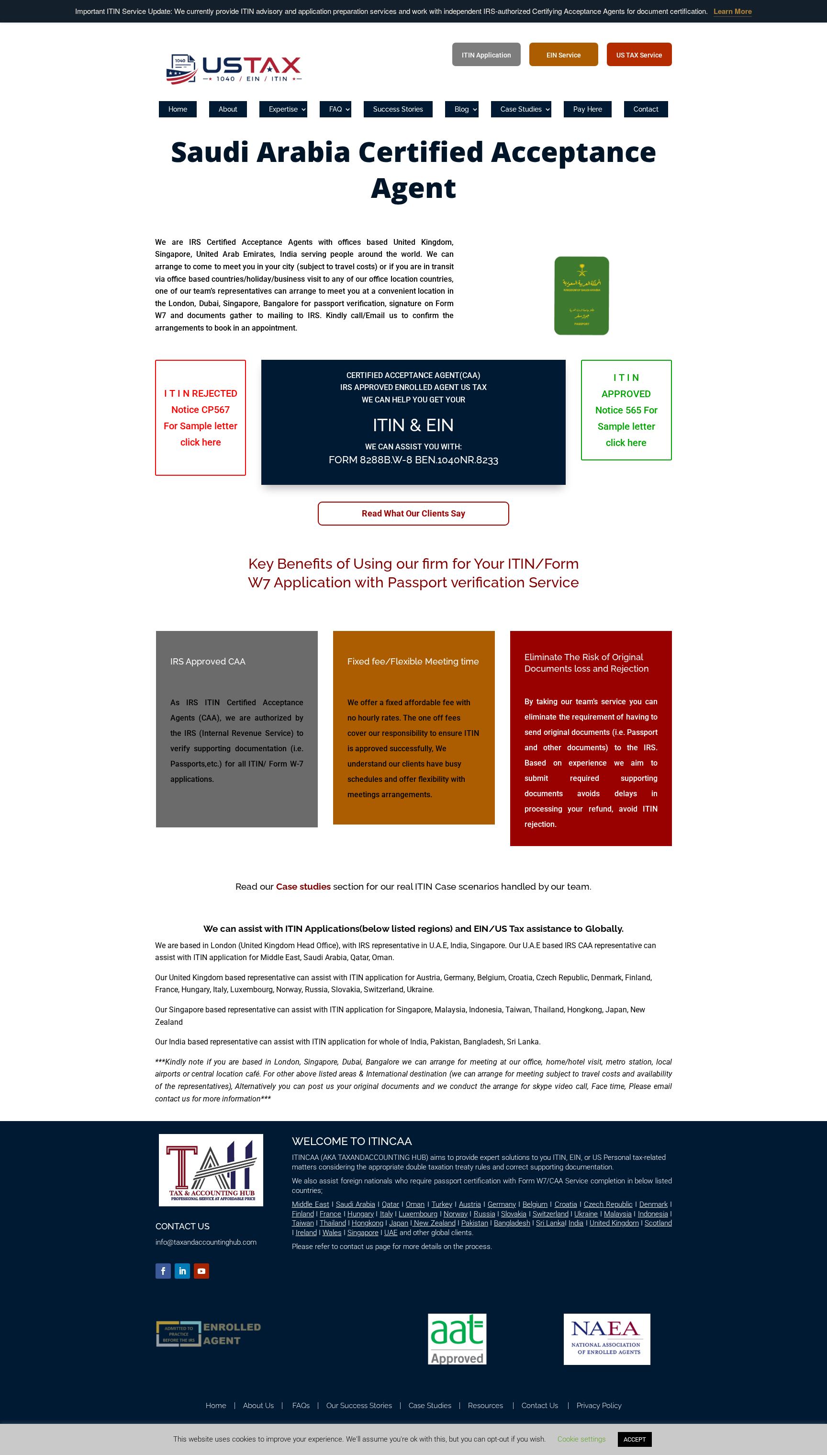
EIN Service (564, 55)
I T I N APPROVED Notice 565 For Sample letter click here (626, 410)
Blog (462, 109)
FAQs (301, 1405)
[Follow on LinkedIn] (182, 1271)
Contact (646, 109)
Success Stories (398, 109)
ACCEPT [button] (635, 1439)
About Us (258, 1405)
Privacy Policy (599, 1405)
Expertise (283, 109)
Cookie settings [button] (582, 1439)
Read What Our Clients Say (413, 513)
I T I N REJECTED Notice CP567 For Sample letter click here (200, 418)
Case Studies (521, 109)
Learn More (733, 11)
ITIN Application (486, 55)
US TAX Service (639, 55)
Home (177, 109)
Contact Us (540, 1405)
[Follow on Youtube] (201, 1271)
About (228, 109)
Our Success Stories (357, 1405)
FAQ (335, 109)
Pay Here (587, 109)
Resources (484, 1405)
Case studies (303, 886)
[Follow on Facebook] (163, 1271)
